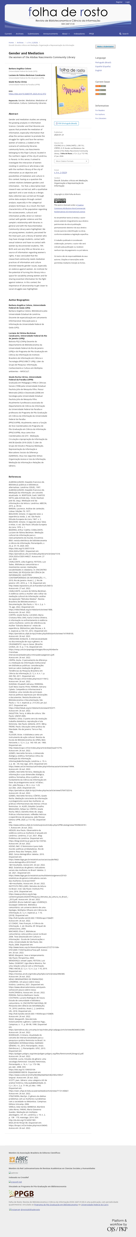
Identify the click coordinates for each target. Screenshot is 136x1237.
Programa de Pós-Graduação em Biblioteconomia (56, 1204)
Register (119, 2)
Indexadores (79, 33)
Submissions (33, 33)
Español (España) (102, 66)
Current (8, 33)
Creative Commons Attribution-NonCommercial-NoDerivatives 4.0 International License (70, 208)
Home (11, 42)
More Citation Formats (64, 161)
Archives (20, 33)
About (65, 33)
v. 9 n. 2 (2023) (32, 42)
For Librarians (100, 118)
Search (125, 33)
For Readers (100, 110)
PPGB (91, 33)
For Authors (100, 114)
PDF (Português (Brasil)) (67, 123)
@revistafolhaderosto (30, 1209)
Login (128, 2)
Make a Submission (105, 46)
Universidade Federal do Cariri (94, 1204)
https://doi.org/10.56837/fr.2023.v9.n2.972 (27, 94)
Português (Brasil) (103, 62)
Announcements (50, 33)
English (98, 70)
